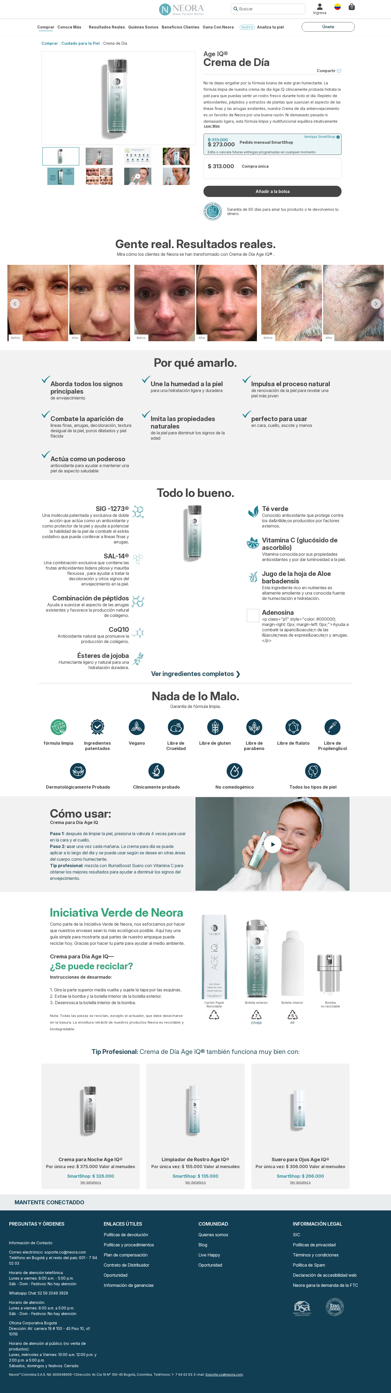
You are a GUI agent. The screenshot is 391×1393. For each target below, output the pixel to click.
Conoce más (69, 27)
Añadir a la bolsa (273, 191)
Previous (15, 303)
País (337, 6)
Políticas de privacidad (314, 1244)
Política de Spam (309, 1265)
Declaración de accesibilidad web (325, 1275)
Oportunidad (115, 1275)
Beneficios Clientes (180, 27)
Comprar (45, 27)
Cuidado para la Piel (80, 43)
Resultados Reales (107, 27)
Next (376, 303)
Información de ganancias (129, 1285)
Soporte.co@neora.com (224, 1374)
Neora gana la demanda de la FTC (325, 1285)
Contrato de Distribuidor (126, 1265)
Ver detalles (89, 1182)
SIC (296, 1234)
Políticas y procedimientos (129, 1244)
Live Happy (209, 1255)
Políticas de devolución (126, 1234)
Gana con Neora (218, 27)
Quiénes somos (143, 27)
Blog (202, 1244)
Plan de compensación (126, 1255)
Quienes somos (213, 1234)
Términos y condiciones (316, 1255)
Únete (328, 26)
